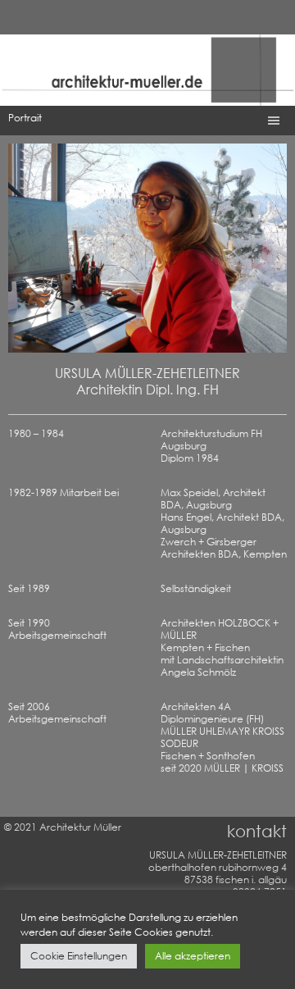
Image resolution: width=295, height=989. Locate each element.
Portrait (25, 118)
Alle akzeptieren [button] (192, 956)
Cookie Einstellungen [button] (78, 956)
